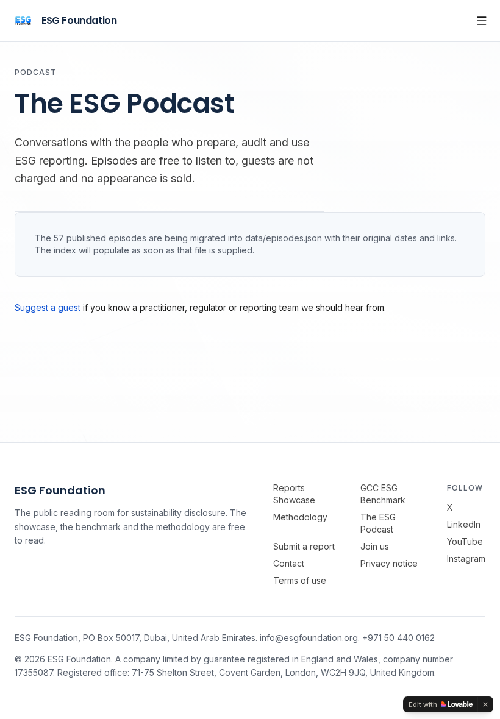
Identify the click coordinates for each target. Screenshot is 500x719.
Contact (288, 563)
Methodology (300, 517)
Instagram (466, 558)
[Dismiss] (485, 704)
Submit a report (304, 546)
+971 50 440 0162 (398, 637)
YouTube (465, 541)
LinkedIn (463, 524)
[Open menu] (482, 21)
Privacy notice (389, 563)
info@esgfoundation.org (309, 637)
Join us (374, 546)
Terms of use (299, 580)
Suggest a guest (47, 307)
